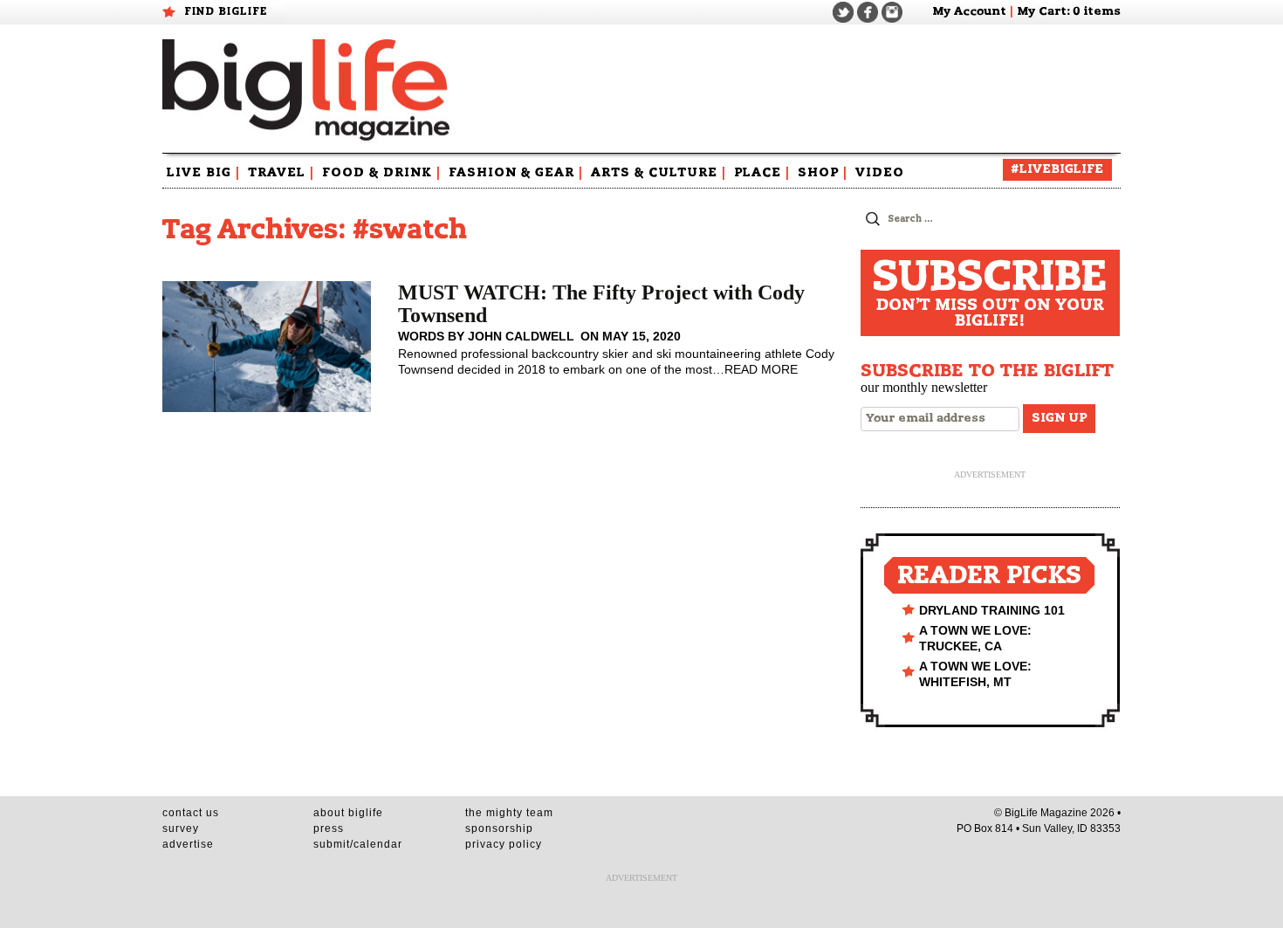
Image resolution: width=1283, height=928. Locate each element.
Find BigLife (226, 11)
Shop (822, 173)
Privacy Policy (503, 844)
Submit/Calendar (357, 844)
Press (328, 828)
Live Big (203, 173)
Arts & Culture (658, 173)
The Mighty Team (509, 813)
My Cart (1042, 11)
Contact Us (190, 813)
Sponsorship (499, 828)
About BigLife (348, 813)
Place (762, 173)
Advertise (188, 844)
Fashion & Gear (516, 173)
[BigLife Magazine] (308, 89)
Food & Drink (381, 173)
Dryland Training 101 (992, 610)
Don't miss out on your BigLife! (990, 293)
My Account (969, 11)
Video (879, 173)
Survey (180, 828)
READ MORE (761, 369)
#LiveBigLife (1057, 169)
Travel (281, 173)
